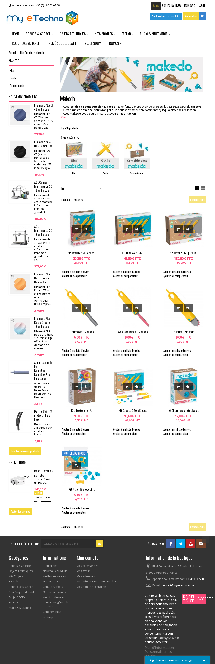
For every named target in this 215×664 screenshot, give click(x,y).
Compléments (17, 85)
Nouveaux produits (23, 96)
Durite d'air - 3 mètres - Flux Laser (43, 415)
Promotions (17, 462)
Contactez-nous (171, 5)
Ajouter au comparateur (74, 276)
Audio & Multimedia (154, 33)
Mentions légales (54, 597)
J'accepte (200, 598)
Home (15, 33)
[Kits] (74, 155)
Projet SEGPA (92, 43)
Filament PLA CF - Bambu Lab (43, 107)
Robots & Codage (38, 33)
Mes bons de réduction (91, 587)
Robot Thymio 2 (43, 470)
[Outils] (105, 155)
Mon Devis (190, 5)
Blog (156, 6)
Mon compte (87, 557)
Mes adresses (86, 576)
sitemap (48, 617)
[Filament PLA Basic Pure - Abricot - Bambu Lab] (20, 284)
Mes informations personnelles (97, 581)
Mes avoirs (84, 571)
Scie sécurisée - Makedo (133, 331)
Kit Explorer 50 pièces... (82, 252)
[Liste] (203, 188)
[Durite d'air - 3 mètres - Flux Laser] (20, 421)
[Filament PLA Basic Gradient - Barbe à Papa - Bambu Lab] (20, 328)
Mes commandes (87, 566)
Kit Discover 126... (133, 252)
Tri (62, 188)
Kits (12, 70)
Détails (64, 117)
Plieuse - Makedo (184, 331)
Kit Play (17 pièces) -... (82, 489)
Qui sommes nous (54, 592)
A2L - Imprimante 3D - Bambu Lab (43, 230)
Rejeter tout (188, 598)
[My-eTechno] (42, 18)
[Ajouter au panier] (76, 229)
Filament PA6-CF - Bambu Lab (43, 144)
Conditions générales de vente (56, 604)
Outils (13, 78)
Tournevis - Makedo (82, 331)
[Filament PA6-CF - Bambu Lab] (20, 152)
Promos (113, 43)
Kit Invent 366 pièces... (184, 252)
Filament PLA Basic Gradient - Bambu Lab (43, 322)
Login (202, 5)
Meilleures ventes (54, 576)
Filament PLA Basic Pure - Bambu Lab (42, 278)
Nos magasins (52, 581)
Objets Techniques (72, 33)
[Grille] (197, 188)
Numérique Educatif (62, 43)
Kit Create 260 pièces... (133, 410)
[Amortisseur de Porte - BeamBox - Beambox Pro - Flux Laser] (20, 372)
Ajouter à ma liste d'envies (75, 272)
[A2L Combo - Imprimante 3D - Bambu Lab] (20, 192)
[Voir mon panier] (202, 16)
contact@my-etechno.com (178, 585)
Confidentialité (52, 612)
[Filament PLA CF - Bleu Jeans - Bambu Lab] (20, 115)
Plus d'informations (160, 647)
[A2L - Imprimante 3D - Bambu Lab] (20, 236)
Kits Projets (104, 33)
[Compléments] (137, 155)
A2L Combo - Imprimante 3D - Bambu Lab (43, 186)
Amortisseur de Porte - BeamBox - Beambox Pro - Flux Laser (43, 370)
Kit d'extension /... (82, 410)
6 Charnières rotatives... (184, 410)
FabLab (126, 33)
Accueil (12, 52)
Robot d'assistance (25, 43)
